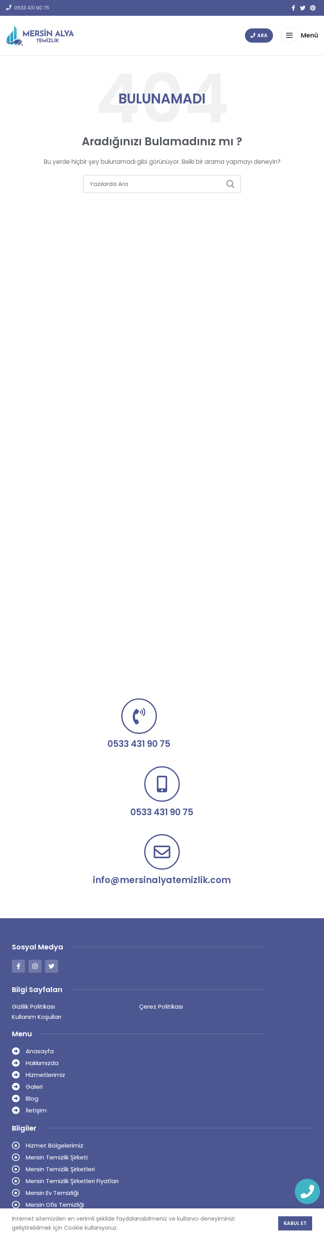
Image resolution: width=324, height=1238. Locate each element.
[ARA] (230, 184)
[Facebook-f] (18, 966)
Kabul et (295, 1223)
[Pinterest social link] (313, 8)
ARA (262, 35)
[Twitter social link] (303, 8)
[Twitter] (51, 966)
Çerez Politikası (161, 1006)
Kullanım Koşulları (36, 1017)
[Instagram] (34, 966)
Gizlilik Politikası (33, 1006)
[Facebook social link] (293, 8)
